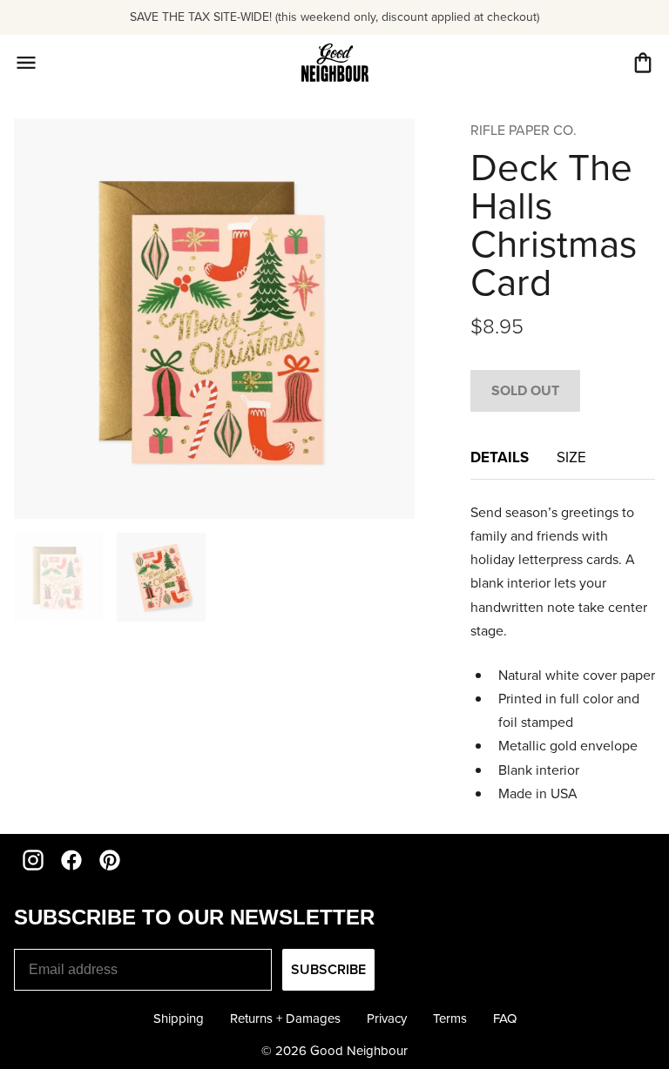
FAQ (505, 1018)
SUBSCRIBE (328, 969)
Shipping (178, 1018)
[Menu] (26, 63)
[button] (643, 63)
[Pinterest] (110, 860)
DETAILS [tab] (499, 457)
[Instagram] (33, 860)
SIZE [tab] (571, 457)
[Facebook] (71, 860)
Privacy (387, 1018)
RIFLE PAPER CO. (523, 130)
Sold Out (525, 390)
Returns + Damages (285, 1018)
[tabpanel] (562, 653)
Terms (450, 1018)
